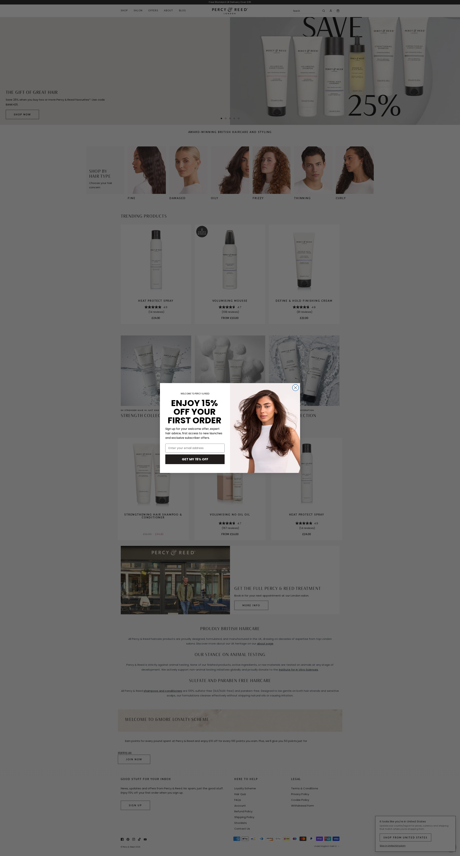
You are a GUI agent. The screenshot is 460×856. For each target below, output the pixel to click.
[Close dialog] (295, 388)
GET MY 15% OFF (195, 459)
